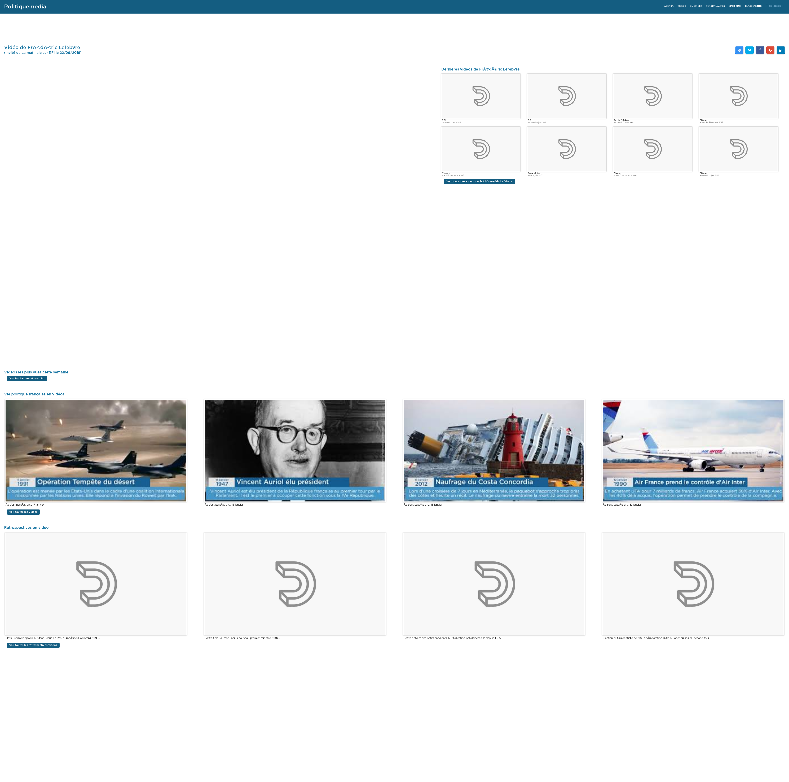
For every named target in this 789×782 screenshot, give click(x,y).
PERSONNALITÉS (715, 6)
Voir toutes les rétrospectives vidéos (33, 645)
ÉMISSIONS (735, 6)
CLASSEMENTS (753, 6)
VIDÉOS (681, 6)
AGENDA (669, 6)
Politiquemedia (25, 6)
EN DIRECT (696, 6)
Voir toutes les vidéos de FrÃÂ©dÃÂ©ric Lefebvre (479, 181)
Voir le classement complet (27, 378)
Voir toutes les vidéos (23, 512)
